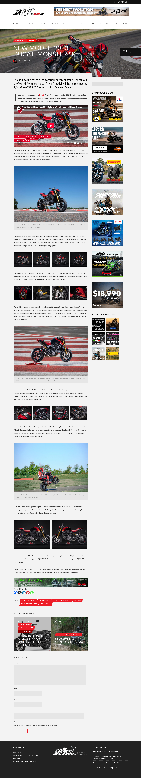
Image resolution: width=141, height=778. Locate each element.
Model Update (26, 628)
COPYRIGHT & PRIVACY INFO (24, 762)
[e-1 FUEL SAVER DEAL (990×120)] (51, 582)
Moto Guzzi (25, 631)
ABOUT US (17, 752)
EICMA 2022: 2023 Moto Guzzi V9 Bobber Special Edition (30, 640)
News (107, 24)
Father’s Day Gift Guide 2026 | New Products (107, 768)
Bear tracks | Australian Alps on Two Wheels (107, 763)
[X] (20, 592)
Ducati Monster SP (62, 600)
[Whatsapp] (32, 592)
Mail (15, 699)
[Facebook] (16, 592)
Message (16, 663)
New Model (20, 40)
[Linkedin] (24, 592)
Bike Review (27, 61)
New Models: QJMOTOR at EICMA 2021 (69, 642)
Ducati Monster (29, 604)
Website (16, 711)
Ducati (41, 40)
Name (15, 688)
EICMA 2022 (25, 624)
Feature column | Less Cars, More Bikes (105, 751)
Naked (32, 40)
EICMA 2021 (62, 634)
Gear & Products (60, 24)
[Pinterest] (28, 592)
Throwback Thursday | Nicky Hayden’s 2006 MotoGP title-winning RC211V (107, 757)
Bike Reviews (28, 24)
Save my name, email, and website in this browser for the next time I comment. (35, 725)
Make (43, 24)
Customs (79, 24)
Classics (120, 24)
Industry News (28, 600)
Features (94, 24)
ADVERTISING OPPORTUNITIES (25, 755)
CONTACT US (18, 759)
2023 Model (44, 600)
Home (16, 24)
